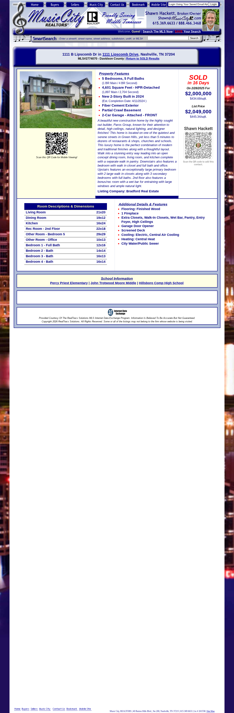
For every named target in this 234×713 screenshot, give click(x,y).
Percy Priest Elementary (69, 283)
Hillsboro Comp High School (161, 283)
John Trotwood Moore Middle (113, 283)
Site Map (211, 711)
